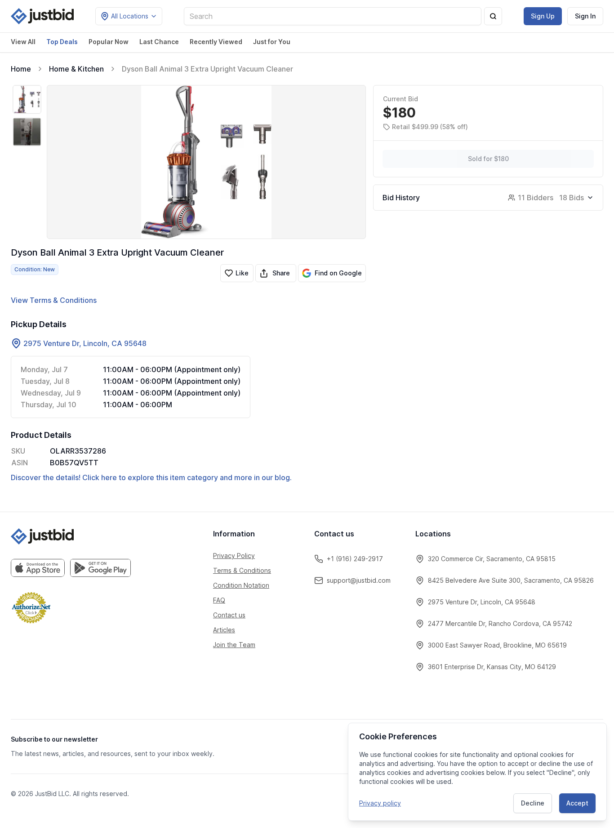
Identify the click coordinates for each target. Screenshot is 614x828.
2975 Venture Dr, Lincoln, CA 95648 (85, 343)
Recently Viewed (216, 41)
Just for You (271, 41)
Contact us (229, 615)
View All (23, 41)
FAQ (219, 600)
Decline (532, 803)
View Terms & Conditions (54, 300)
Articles (224, 630)
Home (21, 68)
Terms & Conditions (242, 570)
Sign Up (543, 16)
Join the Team (234, 644)
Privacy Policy (234, 555)
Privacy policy (380, 803)
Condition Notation (241, 585)
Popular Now (109, 41)
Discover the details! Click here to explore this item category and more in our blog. (151, 477)
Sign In (585, 16)
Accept (577, 803)
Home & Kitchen (76, 68)
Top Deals (62, 41)
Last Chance (159, 41)
